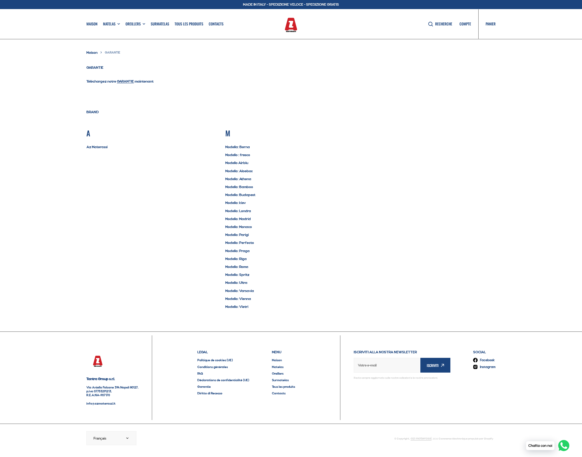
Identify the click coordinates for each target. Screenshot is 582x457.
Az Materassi (97, 147)
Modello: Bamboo (239, 187)
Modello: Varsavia (239, 291)
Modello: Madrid (238, 219)
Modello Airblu (236, 163)
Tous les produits (189, 24)
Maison (92, 24)
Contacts (216, 24)
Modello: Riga (236, 259)
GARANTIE (125, 81)
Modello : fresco (237, 155)
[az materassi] (291, 24)
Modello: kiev (235, 203)
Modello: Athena (238, 179)
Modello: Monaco (238, 227)
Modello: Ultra (236, 282)
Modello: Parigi (237, 235)
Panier (491, 24)
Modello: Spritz (237, 275)
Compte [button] (465, 24)
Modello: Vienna (238, 299)
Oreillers (133, 24)
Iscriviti (433, 365)
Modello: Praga (237, 251)
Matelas (109, 24)
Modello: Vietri (236, 307)
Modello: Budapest (240, 195)
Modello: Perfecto (239, 243)
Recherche (443, 24)
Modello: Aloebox (239, 171)
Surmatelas (160, 24)
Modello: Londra (238, 211)
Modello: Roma (236, 267)
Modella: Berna (237, 147)
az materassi (421, 438)
